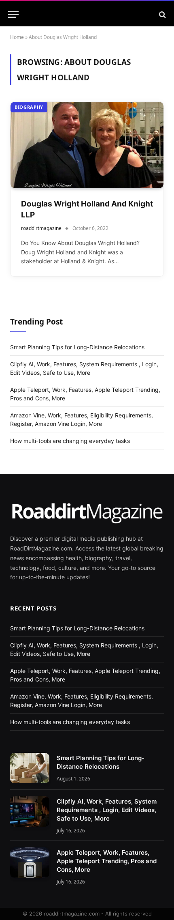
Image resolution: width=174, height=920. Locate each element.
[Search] (161, 14)
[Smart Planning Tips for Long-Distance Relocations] (29, 768)
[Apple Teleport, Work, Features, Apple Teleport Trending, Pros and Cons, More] (29, 862)
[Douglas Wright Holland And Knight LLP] (87, 145)
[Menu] (13, 14)
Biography (29, 107)
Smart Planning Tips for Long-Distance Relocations (77, 347)
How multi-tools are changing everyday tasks (70, 440)
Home (17, 37)
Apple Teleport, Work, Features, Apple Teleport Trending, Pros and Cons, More (107, 861)
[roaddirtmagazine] (87, 14)
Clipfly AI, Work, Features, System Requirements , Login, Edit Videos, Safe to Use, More (107, 809)
